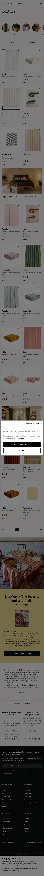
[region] (22, 438)
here (22, 438)
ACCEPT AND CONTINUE (22, 444)
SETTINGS (22, 450)
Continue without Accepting (33, 423)
